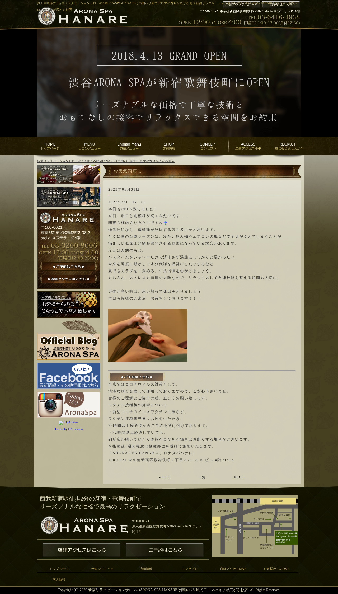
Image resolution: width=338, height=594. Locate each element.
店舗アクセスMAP (233, 569)
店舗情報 (146, 569)
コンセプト (190, 569)
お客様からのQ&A (277, 569)
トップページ (58, 569)
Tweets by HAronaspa (69, 429)
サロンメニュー (102, 569)
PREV (166, 477)
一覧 (202, 477)
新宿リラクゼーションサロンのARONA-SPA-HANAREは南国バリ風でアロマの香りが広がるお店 (106, 161)
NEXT (238, 477)
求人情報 (59, 579)
